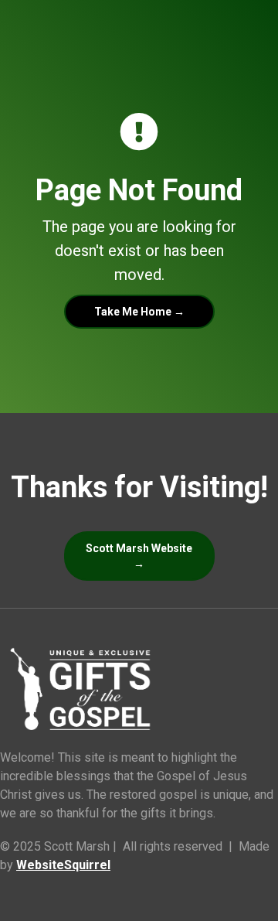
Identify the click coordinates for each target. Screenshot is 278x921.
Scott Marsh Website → (139, 556)
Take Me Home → (139, 311)
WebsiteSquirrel (63, 865)
